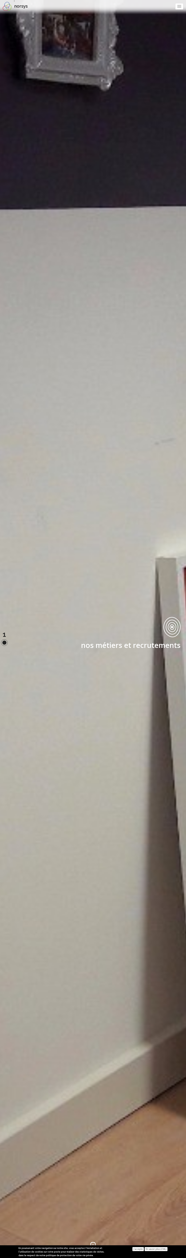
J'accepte (138, 1249)
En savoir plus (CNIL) (156, 1249)
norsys (21, 6)
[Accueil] (8, 6)
